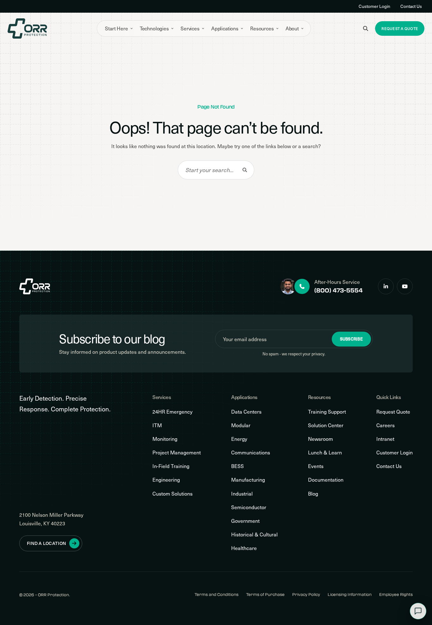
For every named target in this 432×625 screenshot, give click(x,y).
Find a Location (46, 543)
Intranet (385, 438)
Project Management (176, 452)
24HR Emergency (172, 411)
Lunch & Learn (325, 452)
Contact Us (411, 6)
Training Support (327, 411)
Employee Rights (396, 594)
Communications (250, 452)
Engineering (166, 479)
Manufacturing (248, 479)
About (292, 28)
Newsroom (320, 438)
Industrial (242, 493)
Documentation (325, 479)
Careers (385, 425)
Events (316, 466)
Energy (239, 438)
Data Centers (246, 411)
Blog (313, 493)
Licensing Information (350, 594)
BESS (237, 466)
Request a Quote (399, 28)
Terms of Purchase (265, 594)
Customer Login (374, 6)
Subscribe (351, 339)
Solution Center (325, 425)
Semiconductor (248, 507)
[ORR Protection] (27, 28)
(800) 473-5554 (338, 290)
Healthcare (244, 548)
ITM (157, 425)
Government (245, 520)
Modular (240, 425)
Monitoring (164, 438)
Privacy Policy (306, 594)
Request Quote (393, 411)
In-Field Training (170, 466)
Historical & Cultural (254, 534)
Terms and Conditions (216, 594)
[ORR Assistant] (418, 611)
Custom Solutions (172, 493)
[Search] (245, 170)
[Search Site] (366, 28)
